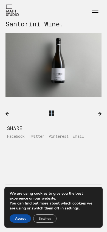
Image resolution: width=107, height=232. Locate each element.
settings (72, 208)
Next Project (100, 114)
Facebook (16, 136)
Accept (20, 218)
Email (78, 136)
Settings (45, 218)
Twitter (36, 136)
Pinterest (59, 136)
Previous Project (7, 114)
